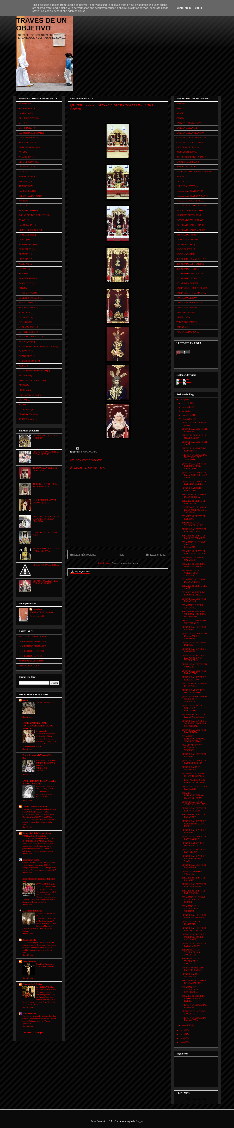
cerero (25, 700)
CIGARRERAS (25, 167)
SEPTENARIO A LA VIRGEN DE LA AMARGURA (194, 981)
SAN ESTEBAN (26, 278)
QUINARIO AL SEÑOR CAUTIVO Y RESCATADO (192, 708)
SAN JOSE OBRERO (185, 312)
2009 (182, 1042)
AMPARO (180, 108)
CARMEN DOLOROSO (29, 133)
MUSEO (22, 366)
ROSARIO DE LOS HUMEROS (190, 264)
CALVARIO (24, 317)
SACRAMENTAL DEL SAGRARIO (192, 288)
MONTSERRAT (26, 244)
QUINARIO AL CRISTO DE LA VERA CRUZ (194, 837)
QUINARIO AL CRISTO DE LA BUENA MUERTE (194, 482)
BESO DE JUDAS (27, 162)
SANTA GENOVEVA (28, 302)
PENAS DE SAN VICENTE (31, 380)
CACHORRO (24, 409)
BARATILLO (24, 351)
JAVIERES (23, 201)
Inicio (121, 554)
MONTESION (25, 103)
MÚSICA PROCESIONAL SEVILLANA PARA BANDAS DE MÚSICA (37, 726)
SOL (21, 152)
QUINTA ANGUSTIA (28, 395)
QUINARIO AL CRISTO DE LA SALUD (194, 628)
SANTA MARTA (26, 142)
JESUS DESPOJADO (28, 361)
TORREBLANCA (26, 419)
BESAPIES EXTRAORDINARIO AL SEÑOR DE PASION (194, 795)
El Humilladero (29, 1013)
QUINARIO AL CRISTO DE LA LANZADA (194, 672)
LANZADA (24, 113)
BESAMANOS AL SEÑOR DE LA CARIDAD (193, 580)
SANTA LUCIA (183, 317)
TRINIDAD (24, 186)
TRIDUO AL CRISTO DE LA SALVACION (194, 787)
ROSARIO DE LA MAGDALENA (191, 259)
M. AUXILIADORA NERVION (190, 191)
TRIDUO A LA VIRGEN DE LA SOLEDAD (194, 449)
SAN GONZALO (89, 451)
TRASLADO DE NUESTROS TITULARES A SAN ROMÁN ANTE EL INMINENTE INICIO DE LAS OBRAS (38, 838)
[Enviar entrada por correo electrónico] (77, 448)
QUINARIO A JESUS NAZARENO (191, 768)
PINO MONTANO (27, 414)
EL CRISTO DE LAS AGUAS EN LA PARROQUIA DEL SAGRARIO (194, 510)
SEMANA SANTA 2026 (45, 703)
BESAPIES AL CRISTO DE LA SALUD (193, 517)
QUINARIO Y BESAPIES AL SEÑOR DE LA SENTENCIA (194, 699)
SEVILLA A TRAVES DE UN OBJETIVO (41, 20)
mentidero (37, 609)
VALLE (22, 123)
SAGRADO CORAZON (186, 298)
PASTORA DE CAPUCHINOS (189, 220)
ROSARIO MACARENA (187, 283)
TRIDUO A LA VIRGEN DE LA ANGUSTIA (194, 1019)
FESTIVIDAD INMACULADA (32, 636)
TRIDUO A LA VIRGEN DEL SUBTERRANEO (194, 621)
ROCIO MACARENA (185, 254)
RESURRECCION (27, 118)
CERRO (22, 385)
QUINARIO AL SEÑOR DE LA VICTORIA (194, 850)
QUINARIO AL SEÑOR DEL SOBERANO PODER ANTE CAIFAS (194, 937)
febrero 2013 (187, 419)
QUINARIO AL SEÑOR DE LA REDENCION (194, 678)
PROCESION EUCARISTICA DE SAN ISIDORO (46, 453)
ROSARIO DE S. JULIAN (187, 269)
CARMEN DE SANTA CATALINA (191, 137)
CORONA (23, 390)
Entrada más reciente (83, 554)
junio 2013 (186, 403)
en (197, 1099)
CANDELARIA (25, 225)
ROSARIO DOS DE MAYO (188, 278)
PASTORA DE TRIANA (186, 235)
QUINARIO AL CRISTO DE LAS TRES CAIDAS (194, 929)
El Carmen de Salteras (32, 911)
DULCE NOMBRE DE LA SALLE (191, 157)
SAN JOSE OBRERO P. (29, 337)
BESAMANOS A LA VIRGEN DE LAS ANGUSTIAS (46, 582)
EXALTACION (25, 235)
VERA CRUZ (24, 312)
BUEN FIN (23, 259)
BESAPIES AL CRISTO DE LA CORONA (193, 502)
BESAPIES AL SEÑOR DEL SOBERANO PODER (194, 565)
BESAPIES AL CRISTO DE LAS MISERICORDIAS (193, 552)
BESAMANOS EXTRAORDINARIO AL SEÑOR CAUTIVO (194, 739)
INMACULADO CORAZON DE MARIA (194, 171)
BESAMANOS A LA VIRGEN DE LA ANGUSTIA (46, 549)
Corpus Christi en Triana (32, 862)
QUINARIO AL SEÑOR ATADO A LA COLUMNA (194, 803)
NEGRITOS (24, 264)
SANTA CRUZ (25, 283)
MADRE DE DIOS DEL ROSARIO (191, 206)
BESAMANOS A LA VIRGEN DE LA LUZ (192, 524)
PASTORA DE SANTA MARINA (190, 230)
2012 (182, 1030)
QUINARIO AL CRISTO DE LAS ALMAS (194, 866)
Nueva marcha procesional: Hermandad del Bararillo (45, 733)
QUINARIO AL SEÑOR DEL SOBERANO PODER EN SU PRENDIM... (194, 723)
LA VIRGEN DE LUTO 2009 (31, 651)
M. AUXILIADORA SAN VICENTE (192, 196)
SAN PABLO (24, 400)
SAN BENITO (25, 273)
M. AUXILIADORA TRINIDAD (190, 201)
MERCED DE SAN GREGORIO (190, 210)
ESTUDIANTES (26, 293)
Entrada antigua (155, 554)
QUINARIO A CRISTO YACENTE (192, 872)
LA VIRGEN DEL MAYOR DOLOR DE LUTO (45, 501)
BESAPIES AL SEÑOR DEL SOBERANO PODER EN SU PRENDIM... (194, 614)
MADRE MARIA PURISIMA (31, 661)
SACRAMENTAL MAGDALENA (191, 293)
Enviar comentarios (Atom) (125, 563)
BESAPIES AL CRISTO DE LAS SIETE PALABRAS (193, 537)
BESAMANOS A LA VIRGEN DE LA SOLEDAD (190, 908)
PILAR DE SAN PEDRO (187, 239)
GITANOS (23, 322)
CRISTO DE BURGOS (29, 230)
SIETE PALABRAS (27, 147)
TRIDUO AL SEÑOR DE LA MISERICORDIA (194, 436)
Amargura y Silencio (31, 860)
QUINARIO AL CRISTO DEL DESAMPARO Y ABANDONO (194, 636)
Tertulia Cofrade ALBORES (34, 806)
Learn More (184, 8)
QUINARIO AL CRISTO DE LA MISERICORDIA (194, 761)
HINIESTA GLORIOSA (186, 167)
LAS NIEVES (182, 181)
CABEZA (180, 118)
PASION (22, 269)
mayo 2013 (187, 407)
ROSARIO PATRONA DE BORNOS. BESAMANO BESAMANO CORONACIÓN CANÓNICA (46, 765)
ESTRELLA (24, 375)
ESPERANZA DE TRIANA (30, 196)
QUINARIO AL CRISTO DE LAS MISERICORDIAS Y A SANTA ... (194, 475)
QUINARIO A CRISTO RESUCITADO (192, 489)
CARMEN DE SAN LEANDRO (190, 133)
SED (21, 288)
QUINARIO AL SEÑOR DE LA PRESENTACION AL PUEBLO (194, 823)
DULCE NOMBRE (27, 137)
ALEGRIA (181, 103)
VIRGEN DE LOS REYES (187, 332)
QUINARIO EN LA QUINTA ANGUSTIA (194, 1012)
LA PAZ (22, 239)
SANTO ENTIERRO (27, 307)
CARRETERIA (25, 191)
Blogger (139, 1121)
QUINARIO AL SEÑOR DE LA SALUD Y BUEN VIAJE (194, 858)
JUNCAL (180, 176)
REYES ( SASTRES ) (185, 244)
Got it (198, 8)
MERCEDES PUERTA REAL (188, 215)
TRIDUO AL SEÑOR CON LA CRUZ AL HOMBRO (194, 781)
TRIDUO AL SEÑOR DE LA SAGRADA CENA (45, 485)
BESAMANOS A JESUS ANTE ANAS (192, 606)
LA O (21, 206)
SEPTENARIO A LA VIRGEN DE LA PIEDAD (194, 685)
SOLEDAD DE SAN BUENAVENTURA (36, 346)
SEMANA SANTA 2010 (29, 666)
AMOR (22, 220)
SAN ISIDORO (25, 128)
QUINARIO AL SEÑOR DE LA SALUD (194, 831)
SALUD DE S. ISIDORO (187, 307)
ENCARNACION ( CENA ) (188, 162)
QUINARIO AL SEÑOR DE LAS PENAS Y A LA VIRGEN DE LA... (194, 658)
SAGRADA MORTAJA (29, 298)
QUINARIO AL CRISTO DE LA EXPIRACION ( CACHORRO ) (194, 466)
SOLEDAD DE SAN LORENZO (33, 371)
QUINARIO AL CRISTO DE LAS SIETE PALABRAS (194, 916)
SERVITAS (23, 181)
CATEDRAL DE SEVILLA (188, 147)
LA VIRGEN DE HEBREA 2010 (32, 641)
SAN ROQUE (25, 341)
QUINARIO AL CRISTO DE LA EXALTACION (194, 944)
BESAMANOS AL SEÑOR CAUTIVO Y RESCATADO (193, 544)
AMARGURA (25, 157)
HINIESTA (23, 171)
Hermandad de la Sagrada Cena (36, 833)
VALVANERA (182, 327)
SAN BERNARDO (27, 332)
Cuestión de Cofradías (32, 984)
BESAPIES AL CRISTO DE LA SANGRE (193, 816)
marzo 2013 (187, 415)
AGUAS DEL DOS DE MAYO (32, 215)
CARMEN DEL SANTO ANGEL (190, 142)
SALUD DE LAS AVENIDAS (189, 302)
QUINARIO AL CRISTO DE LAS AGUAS (194, 600)
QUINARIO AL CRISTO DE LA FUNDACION (194, 809)
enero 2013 (187, 1025)
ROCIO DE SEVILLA (185, 249)
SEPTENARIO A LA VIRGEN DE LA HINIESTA (194, 495)
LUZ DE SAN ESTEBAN (187, 186)
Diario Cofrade (29, 940)
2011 (182, 1034)
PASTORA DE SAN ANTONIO (190, 225)
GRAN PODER (25, 356)
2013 (182, 399)
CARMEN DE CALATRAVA (188, 123)
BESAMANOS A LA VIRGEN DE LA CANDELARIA (190, 989)
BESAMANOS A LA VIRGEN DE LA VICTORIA (190, 573)
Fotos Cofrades (29, 961)
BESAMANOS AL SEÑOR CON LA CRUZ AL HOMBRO (193, 899)
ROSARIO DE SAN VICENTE (189, 273)
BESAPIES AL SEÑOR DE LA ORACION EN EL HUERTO (193, 998)
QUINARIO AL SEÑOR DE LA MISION (194, 650)
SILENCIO (23, 254)
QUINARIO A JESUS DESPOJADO (191, 922)
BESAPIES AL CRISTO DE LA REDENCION (193, 892)
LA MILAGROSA (26, 327)
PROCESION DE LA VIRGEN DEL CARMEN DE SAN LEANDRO (46, 519)
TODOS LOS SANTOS (186, 322)
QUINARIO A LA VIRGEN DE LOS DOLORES (193, 691)
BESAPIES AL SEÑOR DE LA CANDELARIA (193, 593)
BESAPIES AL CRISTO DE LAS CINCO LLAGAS (193, 715)
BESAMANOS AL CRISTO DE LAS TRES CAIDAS (194, 774)
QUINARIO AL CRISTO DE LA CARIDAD (194, 731)
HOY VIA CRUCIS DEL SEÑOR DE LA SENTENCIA (192, 747)
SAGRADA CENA (27, 108)
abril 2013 (186, 411)
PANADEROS (25, 249)
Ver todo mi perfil (36, 616)
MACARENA (25, 176)
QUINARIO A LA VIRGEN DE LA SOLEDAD (193, 844)
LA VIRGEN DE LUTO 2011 (31, 656)
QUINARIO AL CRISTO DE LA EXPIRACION (194, 530)
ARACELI (180, 113)
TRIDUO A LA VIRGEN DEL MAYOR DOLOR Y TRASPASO (194, 457)
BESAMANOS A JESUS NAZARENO (192, 558)
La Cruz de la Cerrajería (33, 1032)
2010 (182, 1038)
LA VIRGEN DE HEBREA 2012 (32, 646)
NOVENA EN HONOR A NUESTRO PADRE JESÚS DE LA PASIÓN (46, 886)
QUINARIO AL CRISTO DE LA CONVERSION (194, 885)
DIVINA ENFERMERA (186, 152)
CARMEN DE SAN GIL (186, 128)
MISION (22, 405)
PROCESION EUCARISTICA (46, 565)
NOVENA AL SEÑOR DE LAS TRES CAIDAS (193, 969)
